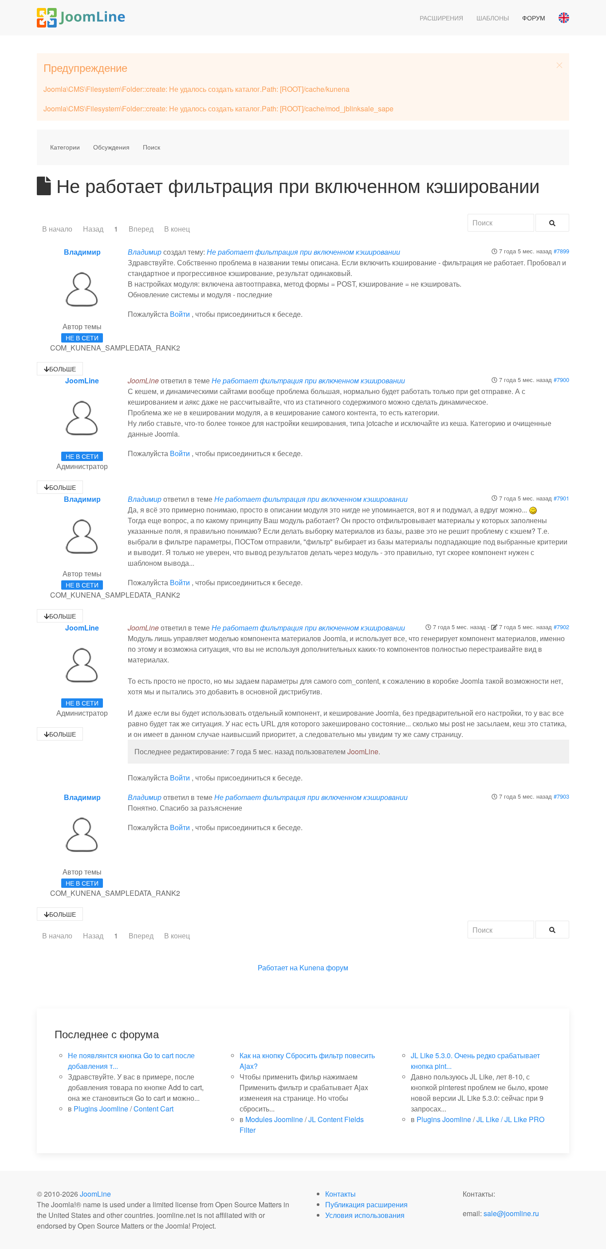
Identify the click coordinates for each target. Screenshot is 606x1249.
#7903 (561, 796)
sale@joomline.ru (511, 1213)
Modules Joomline (274, 1119)
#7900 (561, 379)
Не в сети (82, 337)
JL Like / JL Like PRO (510, 1119)
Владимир (82, 252)
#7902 (561, 627)
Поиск (151, 146)
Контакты (340, 1194)
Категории (65, 146)
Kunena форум (323, 967)
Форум (533, 17)
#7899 (561, 251)
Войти (180, 314)
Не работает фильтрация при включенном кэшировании (303, 252)
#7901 (561, 498)
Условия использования (365, 1215)
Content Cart (153, 1108)
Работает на (278, 967)
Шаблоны (492, 17)
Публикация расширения (366, 1204)
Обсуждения (111, 146)
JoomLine (82, 380)
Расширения (441, 17)
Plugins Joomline (101, 1108)
